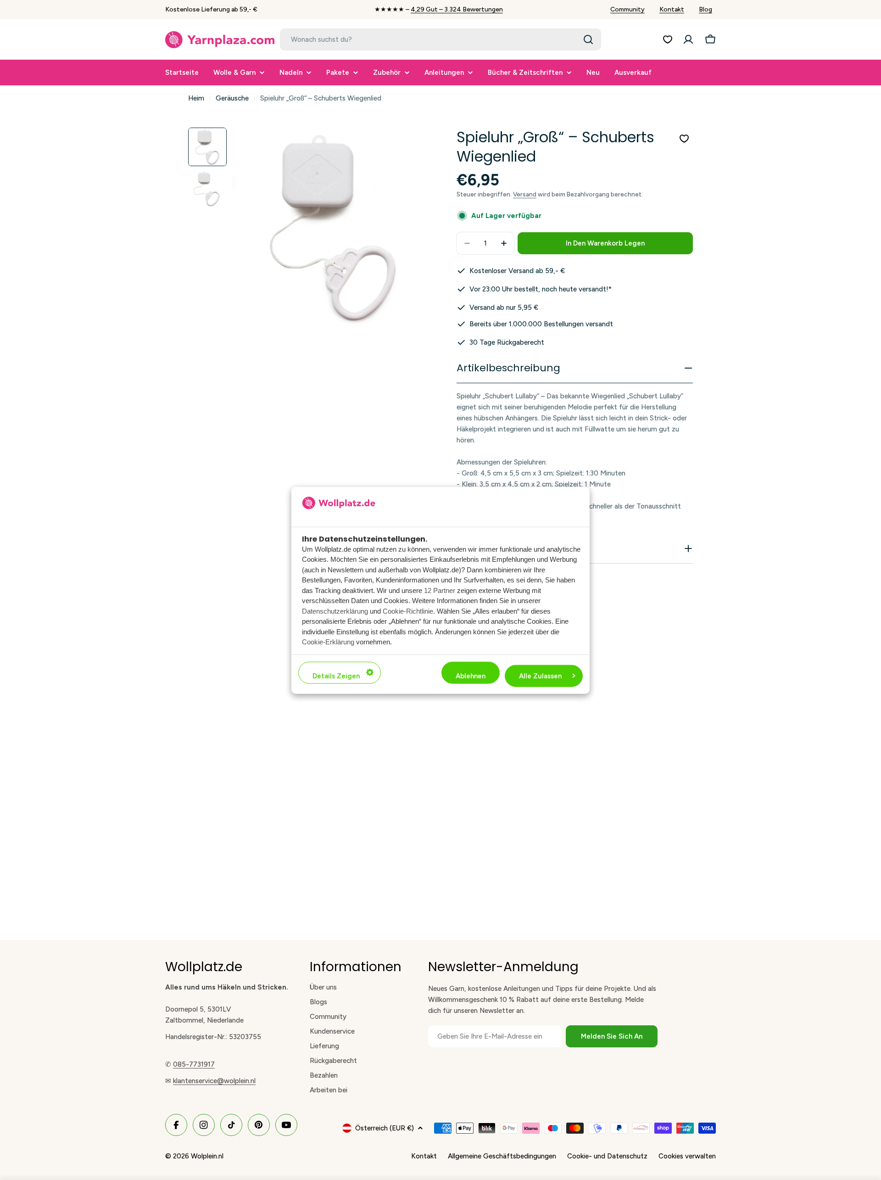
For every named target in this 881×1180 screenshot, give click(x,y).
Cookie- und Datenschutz (607, 1156)
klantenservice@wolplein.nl (214, 1081)
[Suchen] (588, 39)
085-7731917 (194, 1064)
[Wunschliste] (668, 39)
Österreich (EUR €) (384, 1128)
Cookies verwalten (687, 1156)
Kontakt (671, 9)
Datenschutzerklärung (335, 611)
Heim (196, 98)
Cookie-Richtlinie (408, 611)
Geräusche (232, 98)
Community (627, 9)
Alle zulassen (540, 675)
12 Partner (439, 590)
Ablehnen (470, 675)
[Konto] (688, 39)
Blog (705, 9)
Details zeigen (336, 675)
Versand (524, 194)
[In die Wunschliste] (684, 139)
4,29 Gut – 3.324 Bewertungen (457, 9)
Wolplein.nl (207, 1156)
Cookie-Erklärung (328, 641)
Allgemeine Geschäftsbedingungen (502, 1156)
